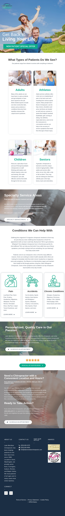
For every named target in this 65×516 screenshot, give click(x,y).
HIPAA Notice (33, 502)
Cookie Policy (44, 500)
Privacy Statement (33, 500)
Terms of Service (21, 500)
